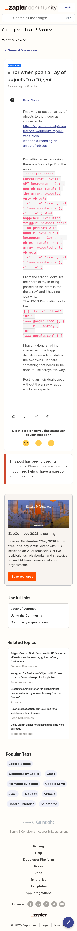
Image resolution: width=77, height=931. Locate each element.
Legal (45, 925)
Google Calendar (21, 804)
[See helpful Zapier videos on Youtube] (62, 904)
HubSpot (30, 794)
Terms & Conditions (22, 831)
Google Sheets (19, 764)
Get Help (9, 30)
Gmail (51, 774)
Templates (38, 886)
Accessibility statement (53, 831)
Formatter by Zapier (23, 784)
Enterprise (38, 880)
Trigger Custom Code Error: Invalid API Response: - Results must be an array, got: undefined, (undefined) (38, 657)
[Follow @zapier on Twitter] (54, 904)
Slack (12, 794)
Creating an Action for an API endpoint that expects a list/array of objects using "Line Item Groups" (37, 693)
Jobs (38, 873)
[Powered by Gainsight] (38, 823)
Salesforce (49, 804)
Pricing (38, 846)
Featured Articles (22, 718)
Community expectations (29, 622)
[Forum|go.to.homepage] (30, 7)
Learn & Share (36, 30)
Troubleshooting (22, 682)
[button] (67, 7)
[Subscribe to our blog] (46, 904)
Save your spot (22, 576)
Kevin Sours (31, 100)
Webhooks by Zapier (23, 774)
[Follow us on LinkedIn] (38, 904)
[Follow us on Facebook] (30, 904)
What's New (12, 40)
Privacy (59, 925)
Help (38, 853)
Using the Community (26, 615)
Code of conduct (23, 608)
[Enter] (6, 18)
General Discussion (22, 50)
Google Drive (55, 784)
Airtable (49, 794)
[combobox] (38, 18)
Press (38, 866)
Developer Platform (38, 859)
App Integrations (38, 893)
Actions (16, 702)
